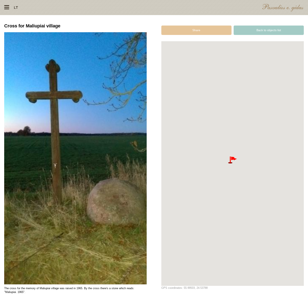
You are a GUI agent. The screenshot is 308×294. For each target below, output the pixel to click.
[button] (232, 160)
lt (16, 7)
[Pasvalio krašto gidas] (283, 8)
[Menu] (6, 7)
